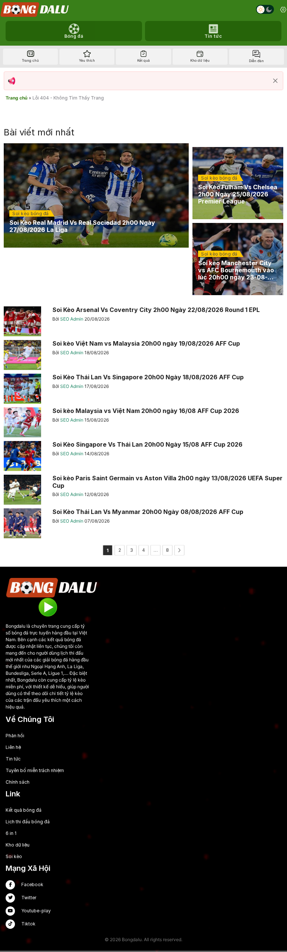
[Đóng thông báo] (275, 81)
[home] (35, 9)
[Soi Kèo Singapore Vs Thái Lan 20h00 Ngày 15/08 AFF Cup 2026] (143, 456)
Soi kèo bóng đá (30, 213)
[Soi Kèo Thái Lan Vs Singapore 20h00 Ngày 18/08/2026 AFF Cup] (143, 389)
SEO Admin (72, 319)
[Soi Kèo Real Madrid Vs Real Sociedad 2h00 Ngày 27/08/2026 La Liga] (96, 195)
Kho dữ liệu (18, 845)
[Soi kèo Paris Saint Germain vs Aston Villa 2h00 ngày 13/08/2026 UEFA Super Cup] (143, 490)
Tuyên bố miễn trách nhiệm (35, 770)
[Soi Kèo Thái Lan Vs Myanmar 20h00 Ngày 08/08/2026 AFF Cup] (143, 523)
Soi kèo (14, 856)
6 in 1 (11, 833)
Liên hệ (13, 747)
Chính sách (18, 782)
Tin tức (13, 759)
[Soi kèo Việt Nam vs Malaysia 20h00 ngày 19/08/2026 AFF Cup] (143, 355)
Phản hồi (15, 735)
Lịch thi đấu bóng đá (28, 821)
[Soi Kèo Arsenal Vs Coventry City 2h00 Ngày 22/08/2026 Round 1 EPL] (143, 321)
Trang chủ (16, 98)
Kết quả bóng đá (23, 810)
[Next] (179, 550)
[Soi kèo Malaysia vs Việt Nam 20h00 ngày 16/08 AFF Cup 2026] (143, 422)
